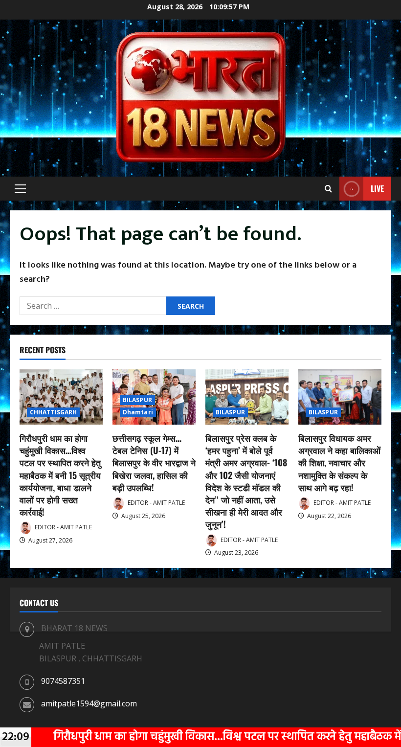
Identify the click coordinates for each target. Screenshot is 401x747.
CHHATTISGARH (53, 412)
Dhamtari (138, 412)
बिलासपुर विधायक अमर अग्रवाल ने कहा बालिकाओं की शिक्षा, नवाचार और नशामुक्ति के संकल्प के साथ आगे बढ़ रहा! (339, 462)
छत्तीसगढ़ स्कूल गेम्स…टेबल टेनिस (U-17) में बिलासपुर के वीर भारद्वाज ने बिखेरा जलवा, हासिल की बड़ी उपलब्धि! (154, 462)
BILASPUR (137, 400)
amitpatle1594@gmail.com (89, 703)
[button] (20, 189)
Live (377, 188)
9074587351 (63, 681)
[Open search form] (328, 189)
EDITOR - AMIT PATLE (62, 527)
